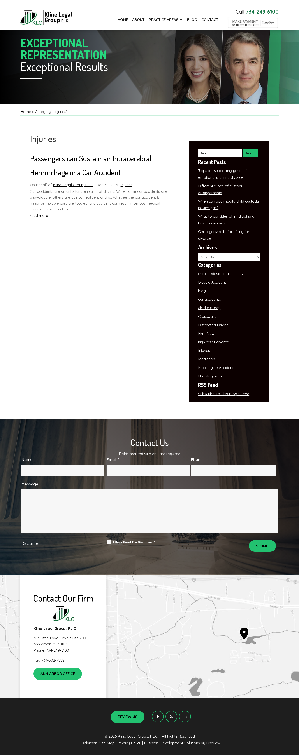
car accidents (209, 299)
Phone (197, 459)
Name (27, 459)
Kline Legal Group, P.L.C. (73, 185)
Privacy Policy (129, 743)
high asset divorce (213, 342)
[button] (294, 723)
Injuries (126, 185)
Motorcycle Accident (216, 367)
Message (29, 484)
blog (202, 290)
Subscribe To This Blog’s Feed (223, 393)
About (138, 19)
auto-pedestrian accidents (220, 273)
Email (113, 459)
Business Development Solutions (172, 743)
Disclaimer (30, 543)
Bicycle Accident (212, 282)
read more (39, 215)
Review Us (127, 716)
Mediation (206, 359)
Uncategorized (210, 376)
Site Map (106, 743)
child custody (209, 307)
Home (123, 19)
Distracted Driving (213, 325)
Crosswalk (207, 316)
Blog (192, 19)
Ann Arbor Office (57, 673)
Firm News (207, 333)
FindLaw (213, 743)
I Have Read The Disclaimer (134, 542)
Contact (209, 19)
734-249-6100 (262, 11)
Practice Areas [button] (163, 19)
